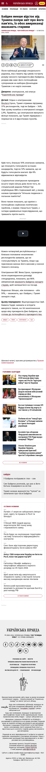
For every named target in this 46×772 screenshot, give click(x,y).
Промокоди (36, 670)
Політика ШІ (14, 664)
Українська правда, (9, 30)
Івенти (30, 659)
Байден (5, 320)
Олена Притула (31, 747)
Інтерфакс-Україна (27, 708)
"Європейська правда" (26, 30)
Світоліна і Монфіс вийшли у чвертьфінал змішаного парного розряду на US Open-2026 (20, 565)
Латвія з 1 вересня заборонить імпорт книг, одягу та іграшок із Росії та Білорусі (22, 514)
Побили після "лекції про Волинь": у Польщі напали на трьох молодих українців (30, 422)
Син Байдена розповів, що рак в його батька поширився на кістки (22, 485)
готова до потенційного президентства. (21, 314)
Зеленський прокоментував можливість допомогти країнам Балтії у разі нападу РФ (23, 588)
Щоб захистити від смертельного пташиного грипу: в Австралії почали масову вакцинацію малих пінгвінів (22, 576)
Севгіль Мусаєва (31, 746)
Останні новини (11, 506)
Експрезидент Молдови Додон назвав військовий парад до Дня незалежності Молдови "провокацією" (30, 394)
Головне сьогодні (11, 372)
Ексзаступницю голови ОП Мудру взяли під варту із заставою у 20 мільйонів (30, 407)
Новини (5, 9)
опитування (22, 320)
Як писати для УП (11, 670)
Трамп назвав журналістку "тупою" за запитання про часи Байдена (22, 492)
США (31, 320)
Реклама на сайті (19, 659)
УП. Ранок (24, 9)
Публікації (14, 9)
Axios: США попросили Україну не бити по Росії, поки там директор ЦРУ (23, 555)
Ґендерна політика (28, 664)
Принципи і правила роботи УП (22, 667)
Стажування (25, 670)
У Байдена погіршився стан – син (20, 478)
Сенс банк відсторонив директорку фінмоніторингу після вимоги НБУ (21, 546)
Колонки (33, 9)
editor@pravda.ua (29, 749)
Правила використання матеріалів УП (23, 662)
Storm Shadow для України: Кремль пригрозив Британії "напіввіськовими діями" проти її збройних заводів (30, 450)
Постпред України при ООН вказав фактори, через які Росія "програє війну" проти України (29, 379)
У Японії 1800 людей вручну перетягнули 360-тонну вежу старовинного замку (18, 525)
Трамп (13, 320)
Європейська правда (12, 94)
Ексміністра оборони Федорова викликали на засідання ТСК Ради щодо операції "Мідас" (30, 436)
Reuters (5, 103)
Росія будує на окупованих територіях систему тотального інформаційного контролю (22, 536)
